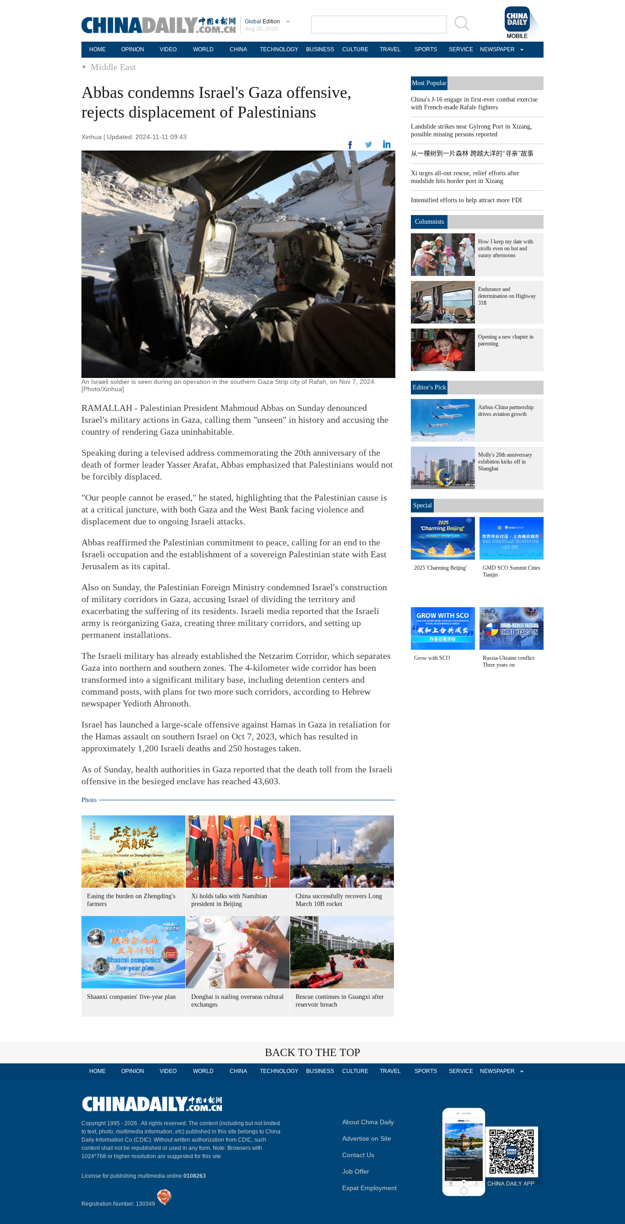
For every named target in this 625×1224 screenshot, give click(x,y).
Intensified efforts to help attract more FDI (466, 200)
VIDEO (168, 49)
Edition (262, 21)
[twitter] (387, 146)
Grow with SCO (432, 658)
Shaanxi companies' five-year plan (131, 996)
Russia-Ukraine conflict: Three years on (509, 661)
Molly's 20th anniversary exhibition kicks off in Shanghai (505, 462)
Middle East (113, 67)
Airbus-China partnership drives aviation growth (505, 410)
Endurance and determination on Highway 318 (507, 296)
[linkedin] (369, 147)
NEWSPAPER (496, 49)
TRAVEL (390, 49)
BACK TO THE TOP (312, 1052)
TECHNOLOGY (279, 49)
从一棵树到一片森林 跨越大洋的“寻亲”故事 (472, 153)
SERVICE (461, 49)
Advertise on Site (366, 1138)
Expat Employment (369, 1188)
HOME (97, 49)
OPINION (132, 49)
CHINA (238, 49)
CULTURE (355, 49)
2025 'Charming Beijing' (440, 568)
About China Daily (368, 1122)
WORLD (203, 49)
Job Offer (355, 1171)
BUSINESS (320, 49)
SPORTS (426, 49)
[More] (350, 149)
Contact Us (358, 1155)
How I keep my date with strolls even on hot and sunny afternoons (505, 248)
